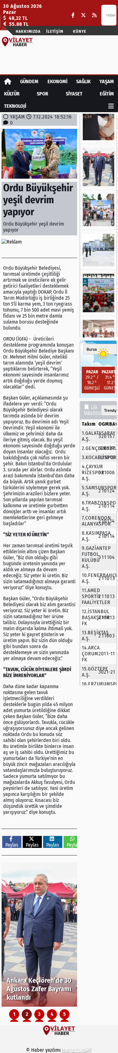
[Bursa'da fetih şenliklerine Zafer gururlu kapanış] (98, 293)
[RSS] (94, 15)
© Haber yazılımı (44, 1050)
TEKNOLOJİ (15, 106)
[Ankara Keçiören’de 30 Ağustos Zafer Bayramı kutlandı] (39, 934)
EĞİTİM (107, 94)
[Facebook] (73, 15)
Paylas (11, 845)
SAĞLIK (83, 81)
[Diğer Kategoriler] (111, 106)
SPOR (42, 94)
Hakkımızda (28, 31)
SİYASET (74, 94)
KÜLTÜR (12, 94)
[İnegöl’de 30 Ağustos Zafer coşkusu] (98, 250)
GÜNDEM (29, 81)
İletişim (54, 31)
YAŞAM (106, 81)
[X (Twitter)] (83, 15)
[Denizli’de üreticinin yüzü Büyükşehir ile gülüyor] (98, 336)
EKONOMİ (57, 81)
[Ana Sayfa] (7, 81)
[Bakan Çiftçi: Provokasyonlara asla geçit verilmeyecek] (98, 127)
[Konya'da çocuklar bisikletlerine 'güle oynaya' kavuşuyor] (98, 210)
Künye (79, 31)
